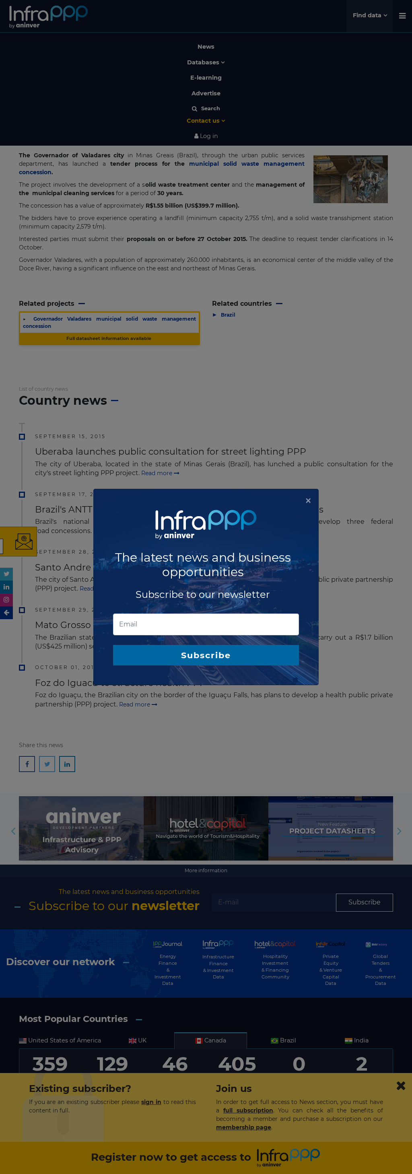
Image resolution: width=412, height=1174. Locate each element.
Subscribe (206, 655)
